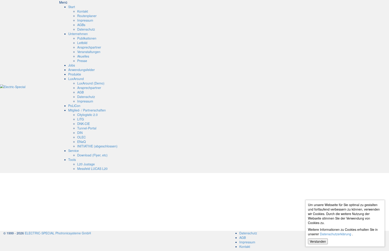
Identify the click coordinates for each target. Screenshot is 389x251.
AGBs (81, 24)
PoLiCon (74, 105)
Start (71, 6)
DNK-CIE (83, 123)
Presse (82, 60)
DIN (80, 132)
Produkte (74, 74)
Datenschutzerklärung (335, 234)
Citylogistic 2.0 (87, 114)
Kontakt (82, 11)
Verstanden (318, 241)
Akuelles (83, 56)
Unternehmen (78, 33)
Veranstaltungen (88, 51)
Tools (72, 159)
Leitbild (82, 42)
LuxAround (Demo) (90, 83)
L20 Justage (86, 164)
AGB (80, 92)
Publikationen (86, 38)
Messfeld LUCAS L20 (92, 168)
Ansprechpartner (89, 47)
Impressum (85, 20)
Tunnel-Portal (86, 128)
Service (73, 150)
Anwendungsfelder (81, 69)
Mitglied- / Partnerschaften (87, 110)
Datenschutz (86, 29)
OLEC (81, 137)
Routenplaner (87, 15)
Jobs (71, 65)
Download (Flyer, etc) (92, 155)
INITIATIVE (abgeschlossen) (97, 146)
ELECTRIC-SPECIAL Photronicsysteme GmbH (58, 233)
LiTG (80, 119)
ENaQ (81, 141)
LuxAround (76, 78)
